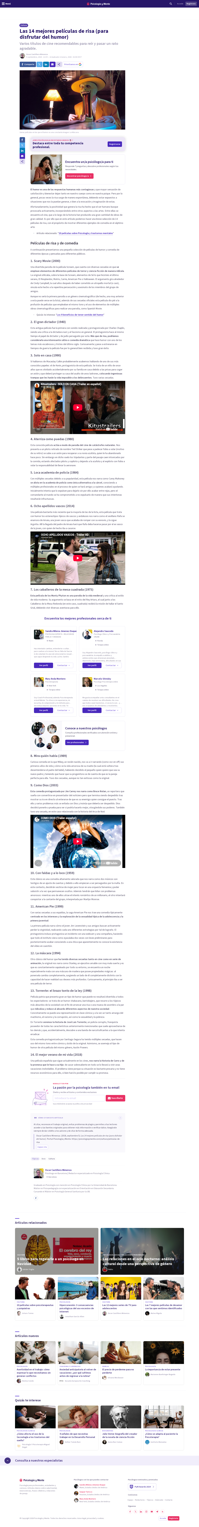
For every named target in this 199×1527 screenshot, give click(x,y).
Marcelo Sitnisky (102, 678)
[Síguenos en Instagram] (146, 1511)
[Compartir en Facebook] (22, 140)
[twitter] (40, 64)
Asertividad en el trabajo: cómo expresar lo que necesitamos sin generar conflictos (34, 1373)
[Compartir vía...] (22, 161)
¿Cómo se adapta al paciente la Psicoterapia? (161, 1435)
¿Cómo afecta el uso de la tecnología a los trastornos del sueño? (33, 1437)
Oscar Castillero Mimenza (37, 54)
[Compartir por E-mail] (22, 156)
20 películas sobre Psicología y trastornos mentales (86, 233)
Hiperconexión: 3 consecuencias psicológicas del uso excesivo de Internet (77, 1308)
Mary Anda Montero (55, 678)
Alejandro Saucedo (103, 631)
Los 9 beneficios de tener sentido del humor (80, 314)
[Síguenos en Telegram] (157, 1511)
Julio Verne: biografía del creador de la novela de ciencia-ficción (119, 1435)
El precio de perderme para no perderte (118, 1371)
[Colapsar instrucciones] (120, 1118)
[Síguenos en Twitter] (135, 1511)
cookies (100, 1518)
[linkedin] (46, 64)
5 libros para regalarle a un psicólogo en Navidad (50, 1261)
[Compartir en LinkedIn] (22, 150)
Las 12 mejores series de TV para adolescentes (119, 1306)
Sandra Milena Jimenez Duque (61, 631)
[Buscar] (171, 3)
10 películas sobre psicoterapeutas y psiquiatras (35, 1306)
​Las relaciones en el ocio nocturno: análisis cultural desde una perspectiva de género (138, 1261)
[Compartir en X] (22, 145)
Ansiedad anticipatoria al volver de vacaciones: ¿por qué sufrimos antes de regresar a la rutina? (78, 1373)
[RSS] (162, 1511)
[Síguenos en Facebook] (130, 1511)
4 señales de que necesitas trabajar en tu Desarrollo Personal (77, 1435)
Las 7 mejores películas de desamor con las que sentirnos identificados (163, 1306)
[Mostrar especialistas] (7, 1460)
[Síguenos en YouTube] (152, 1511)
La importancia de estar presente (162, 1369)
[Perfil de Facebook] (36, 1198)
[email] (53, 64)
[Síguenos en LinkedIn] (141, 1511)
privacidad (91, 1518)
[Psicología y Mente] (98, 3)
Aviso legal (81, 1518)
